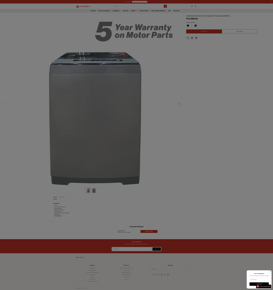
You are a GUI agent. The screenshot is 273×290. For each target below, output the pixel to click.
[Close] (270, 271)
